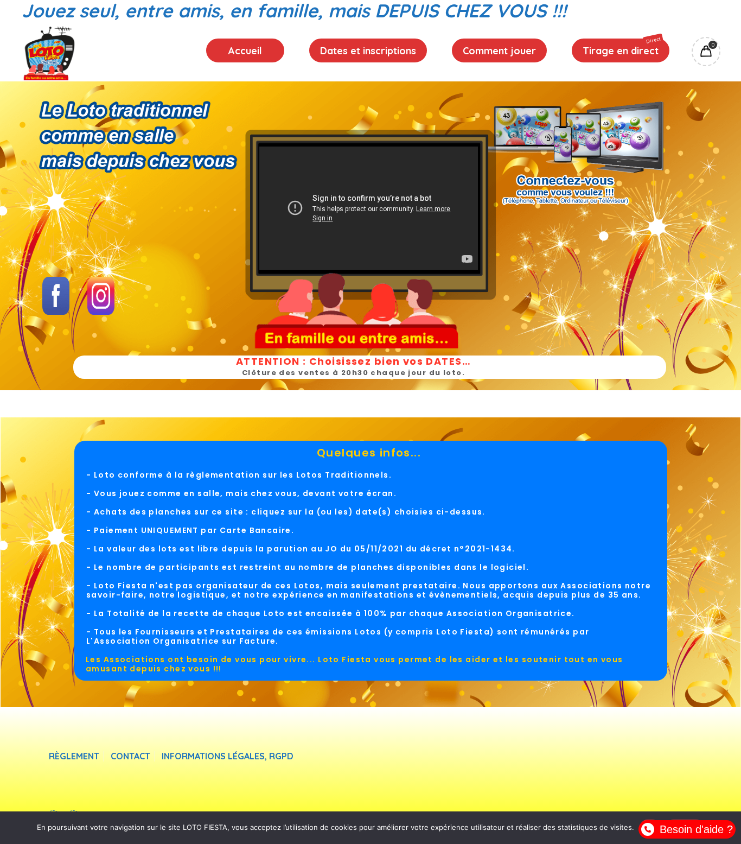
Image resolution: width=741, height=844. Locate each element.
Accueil (245, 51)
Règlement (74, 756)
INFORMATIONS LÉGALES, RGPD (227, 756)
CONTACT (130, 756)
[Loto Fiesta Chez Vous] (49, 53)
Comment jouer (499, 51)
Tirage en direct (622, 47)
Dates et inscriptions (368, 51)
